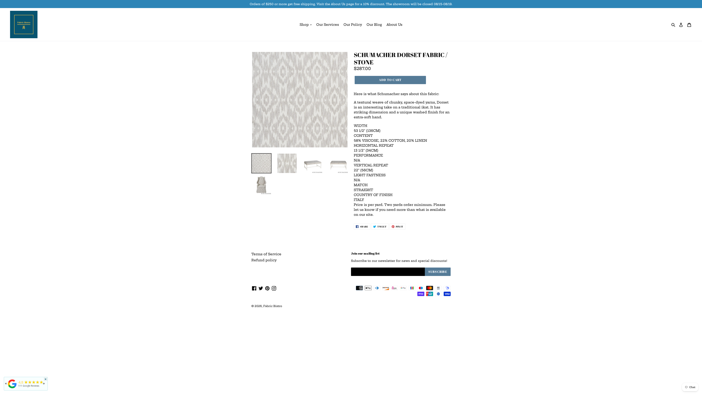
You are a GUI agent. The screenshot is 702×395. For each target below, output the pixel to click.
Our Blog (374, 24)
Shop (305, 24)
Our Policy (353, 24)
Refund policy (264, 260)
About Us (394, 24)
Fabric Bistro (272, 306)
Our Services (327, 24)
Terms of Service (266, 254)
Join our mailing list (365, 253)
